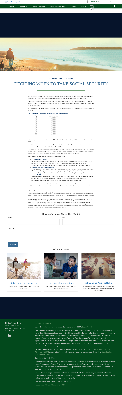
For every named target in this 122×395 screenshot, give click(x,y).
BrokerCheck (87, 327)
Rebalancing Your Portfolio (98, 282)
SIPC (82, 361)
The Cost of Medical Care (61, 282)
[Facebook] (114, 6)
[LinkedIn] (112, 6)
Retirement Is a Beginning (23, 282)
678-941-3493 (95, 2)
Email (64, 217)
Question (11, 228)
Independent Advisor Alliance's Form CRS (50, 385)
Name (10, 217)
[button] (23, 6)
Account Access (109, 2)
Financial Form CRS (45, 323)
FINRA (77, 361)
